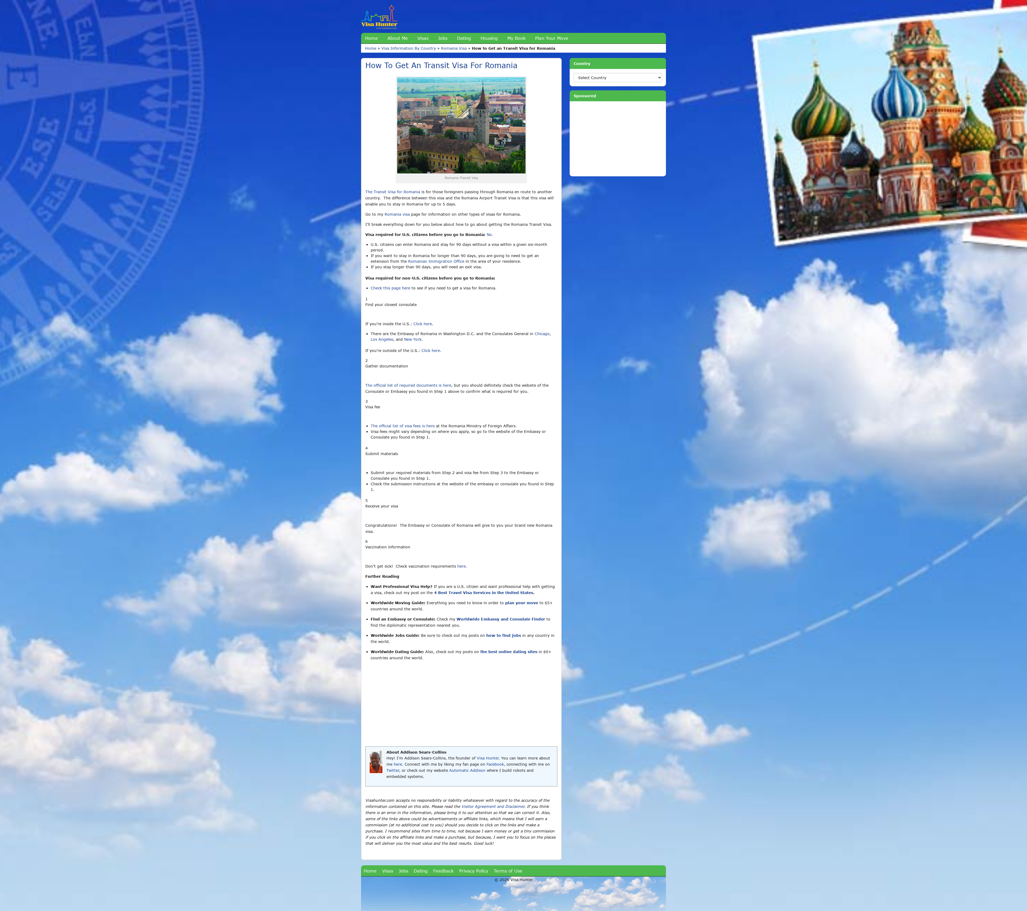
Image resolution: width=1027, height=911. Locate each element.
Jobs (442, 38)
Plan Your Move (551, 38)
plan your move (521, 602)
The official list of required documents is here (408, 385)
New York (412, 339)
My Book (516, 38)
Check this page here (390, 288)
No (489, 234)
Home (371, 38)
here (461, 566)
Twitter (392, 770)
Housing (489, 38)
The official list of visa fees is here (403, 426)
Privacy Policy (473, 870)
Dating (464, 38)
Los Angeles (382, 339)
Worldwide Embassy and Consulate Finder (501, 619)
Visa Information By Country (408, 48)
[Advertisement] (461, 703)
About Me (398, 38)
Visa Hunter (488, 758)
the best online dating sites (508, 651)
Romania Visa (454, 48)
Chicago (542, 333)
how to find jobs (503, 635)
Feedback (443, 870)
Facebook (495, 764)
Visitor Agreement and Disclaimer (492, 806)
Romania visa (397, 214)
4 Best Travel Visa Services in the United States (483, 592)
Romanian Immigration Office (436, 261)
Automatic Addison (467, 770)
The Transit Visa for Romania (392, 191)
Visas (422, 38)
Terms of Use (508, 870)
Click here (422, 323)
